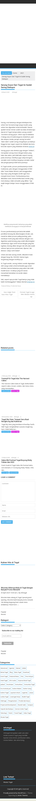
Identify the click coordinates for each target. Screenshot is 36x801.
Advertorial (4, 668)
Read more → (14, 605)
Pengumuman (12, 701)
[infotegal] (3, 66)
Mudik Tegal (25, 697)
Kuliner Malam (16, 688)
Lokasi (31, 693)
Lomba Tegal (4, 697)
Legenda (24, 693)
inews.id (31, 146)
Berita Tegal (4, 672)
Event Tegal (5, 472)
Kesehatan (10, 684)
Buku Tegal (17, 672)
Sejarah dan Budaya (7, 709)
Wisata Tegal (4, 717)
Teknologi (3, 713)
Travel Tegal (18, 713)
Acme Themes (23, 795)
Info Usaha (12, 680)
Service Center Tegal (21, 709)
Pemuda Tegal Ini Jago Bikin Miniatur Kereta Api (27, 294)
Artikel (24, 668)
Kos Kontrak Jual (5, 688)
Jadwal (3, 684)
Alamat (18, 668)
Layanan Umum (15, 693)
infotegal (14, 92)
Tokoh (10, 713)
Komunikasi (18, 684)
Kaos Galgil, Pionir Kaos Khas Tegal (8, 293)
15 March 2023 (6, 457)
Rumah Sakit (22, 705)
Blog (11, 672)
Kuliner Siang (27, 688)
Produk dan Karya (16, 286)
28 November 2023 (7, 417)
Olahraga (3, 701)
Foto (22, 676)
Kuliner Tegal (15, 391)
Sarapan (30, 705)
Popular (3, 612)
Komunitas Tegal (29, 684)
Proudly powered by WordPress (14, 793)
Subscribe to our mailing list (12, 630)
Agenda (11, 668)
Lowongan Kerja (15, 697)
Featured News (5, 286)
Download (26, 672)
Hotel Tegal (4, 680)
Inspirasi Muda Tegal (24, 680)
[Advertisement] (18, 42)
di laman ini (30, 282)
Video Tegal (27, 713)
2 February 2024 (6, 376)
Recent (3, 614)
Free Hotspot (29, 676)
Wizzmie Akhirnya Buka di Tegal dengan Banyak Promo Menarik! (17, 589)
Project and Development (8, 705)
